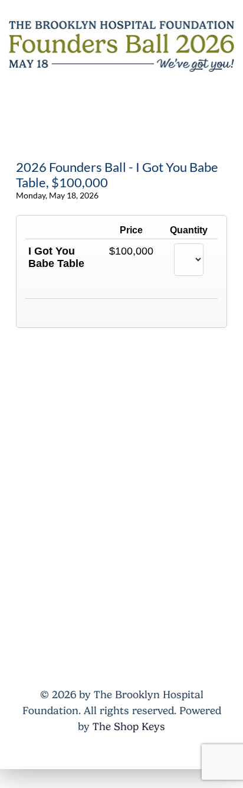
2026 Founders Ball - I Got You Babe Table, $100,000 (117, 174)
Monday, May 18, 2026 (57, 195)
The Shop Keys (129, 726)
